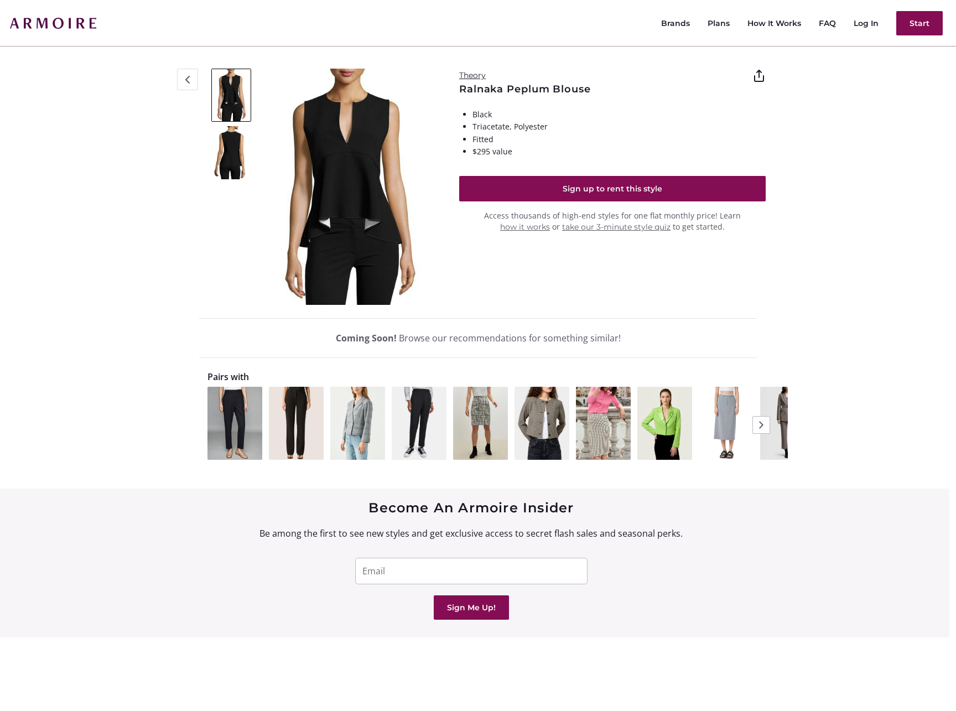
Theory (472, 75)
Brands (675, 23)
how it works (525, 227)
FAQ (827, 23)
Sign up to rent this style (612, 189)
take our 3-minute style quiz (616, 227)
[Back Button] (187, 79)
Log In (866, 23)
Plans (719, 23)
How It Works (774, 23)
